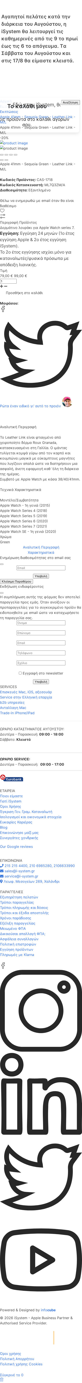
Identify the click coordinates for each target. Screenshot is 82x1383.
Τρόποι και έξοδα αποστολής (24, 913)
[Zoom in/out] (15, 154)
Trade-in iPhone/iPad (17, 713)
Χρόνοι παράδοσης (15, 918)
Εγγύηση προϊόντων (16, 949)
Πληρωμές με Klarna (17, 954)
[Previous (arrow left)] (1, 160)
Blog (3, 827)
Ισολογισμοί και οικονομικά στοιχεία (30, 817)
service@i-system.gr (20, 876)
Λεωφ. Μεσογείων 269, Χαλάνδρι (31, 881)
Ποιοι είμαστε (11, 796)
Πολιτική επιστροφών (18, 944)
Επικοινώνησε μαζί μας (19, 832)
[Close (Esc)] (1, 154)
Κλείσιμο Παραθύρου (16, 581)
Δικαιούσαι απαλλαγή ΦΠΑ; (22, 934)
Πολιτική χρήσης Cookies (21, 1364)
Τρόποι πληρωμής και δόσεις (24, 907)
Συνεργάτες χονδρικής (19, 838)
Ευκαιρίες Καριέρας (16, 822)
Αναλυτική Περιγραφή (41, 547)
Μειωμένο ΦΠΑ (13, 928)
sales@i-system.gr (19, 871)
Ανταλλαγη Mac (13, 707)
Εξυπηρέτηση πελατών (19, 897)
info (48, 1310)
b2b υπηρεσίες (12, 702)
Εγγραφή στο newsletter (43, 673)
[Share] (6, 154)
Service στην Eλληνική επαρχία (26, 697)
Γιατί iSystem (10, 801)
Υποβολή (41, 576)
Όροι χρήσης (10, 1353)
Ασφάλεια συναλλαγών (19, 939)
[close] (1, 564)
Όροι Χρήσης (10, 806)
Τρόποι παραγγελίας (17, 902)
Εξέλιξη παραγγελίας (17, 923)
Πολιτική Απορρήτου (17, 1359)
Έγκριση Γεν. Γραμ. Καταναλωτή (26, 811)
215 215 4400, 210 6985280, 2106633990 (39, 866)
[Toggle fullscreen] (11, 154)
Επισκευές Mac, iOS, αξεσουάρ (26, 692)
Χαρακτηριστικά (41, 552)
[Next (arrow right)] (6, 160)
